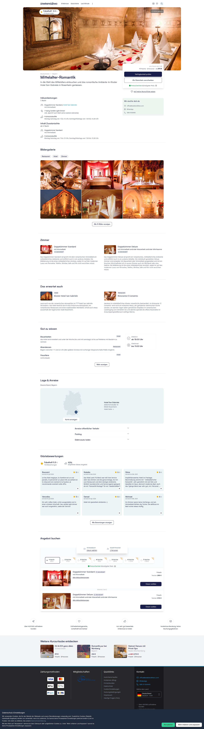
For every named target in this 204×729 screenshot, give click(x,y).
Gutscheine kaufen (110, 677)
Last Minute (85, 4)
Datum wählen (92, 550)
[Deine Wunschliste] (157, 4)
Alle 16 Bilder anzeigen (102, 224)
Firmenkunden (109, 683)
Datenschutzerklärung (38, 721)
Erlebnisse (65, 4)
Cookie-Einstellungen (111, 689)
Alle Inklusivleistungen (81, 578)
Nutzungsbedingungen (112, 692)
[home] (48, 3)
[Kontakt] (153, 4)
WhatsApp (130, 109)
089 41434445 (131, 113)
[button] (56, 578)
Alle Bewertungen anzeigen (102, 523)
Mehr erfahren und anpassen (189, 725)
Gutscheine (75, 4)
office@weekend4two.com (135, 106)
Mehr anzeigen (102, 364)
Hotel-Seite (108, 409)
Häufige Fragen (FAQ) (112, 698)
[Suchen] (162, 4)
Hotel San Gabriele (70, 105)
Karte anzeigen (71, 419)
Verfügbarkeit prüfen (143, 74)
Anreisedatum (91, 548)
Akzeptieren (168, 725)
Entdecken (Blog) (110, 680)
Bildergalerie (158, 11)
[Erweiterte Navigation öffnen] (93, 4)
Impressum (108, 695)
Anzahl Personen (115, 548)
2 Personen (114, 550)
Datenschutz (108, 686)
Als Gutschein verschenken (143, 80)
